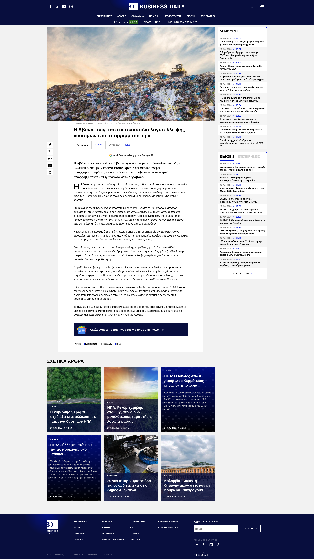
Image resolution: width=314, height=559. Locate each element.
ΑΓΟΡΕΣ (121, 16)
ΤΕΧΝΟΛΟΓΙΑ (108, 534)
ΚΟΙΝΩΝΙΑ (107, 521)
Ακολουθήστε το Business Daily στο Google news (124, 329)
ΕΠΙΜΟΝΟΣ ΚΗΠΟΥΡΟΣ (113, 540)
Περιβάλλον (106, 344)
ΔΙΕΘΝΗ (191, 16)
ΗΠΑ (118, 344)
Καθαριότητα (91, 344)
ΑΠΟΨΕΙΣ (134, 534)
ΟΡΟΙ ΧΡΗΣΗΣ (106, 555)
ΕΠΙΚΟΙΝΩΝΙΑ (92, 555)
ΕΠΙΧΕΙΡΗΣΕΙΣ (104, 16)
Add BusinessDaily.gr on (131, 155)
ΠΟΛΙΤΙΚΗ (154, 16)
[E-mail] (50, 172)
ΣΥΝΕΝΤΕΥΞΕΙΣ (173, 16)
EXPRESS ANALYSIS (168, 527)
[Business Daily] (157, 6)
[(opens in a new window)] (50, 6)
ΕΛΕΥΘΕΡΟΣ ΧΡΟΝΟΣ (168, 521)
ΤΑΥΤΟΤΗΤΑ (78, 555)
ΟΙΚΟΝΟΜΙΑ (137, 16)
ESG (132, 527)
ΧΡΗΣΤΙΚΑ (135, 540)
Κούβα (78, 344)
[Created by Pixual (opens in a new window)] (227, 555)
